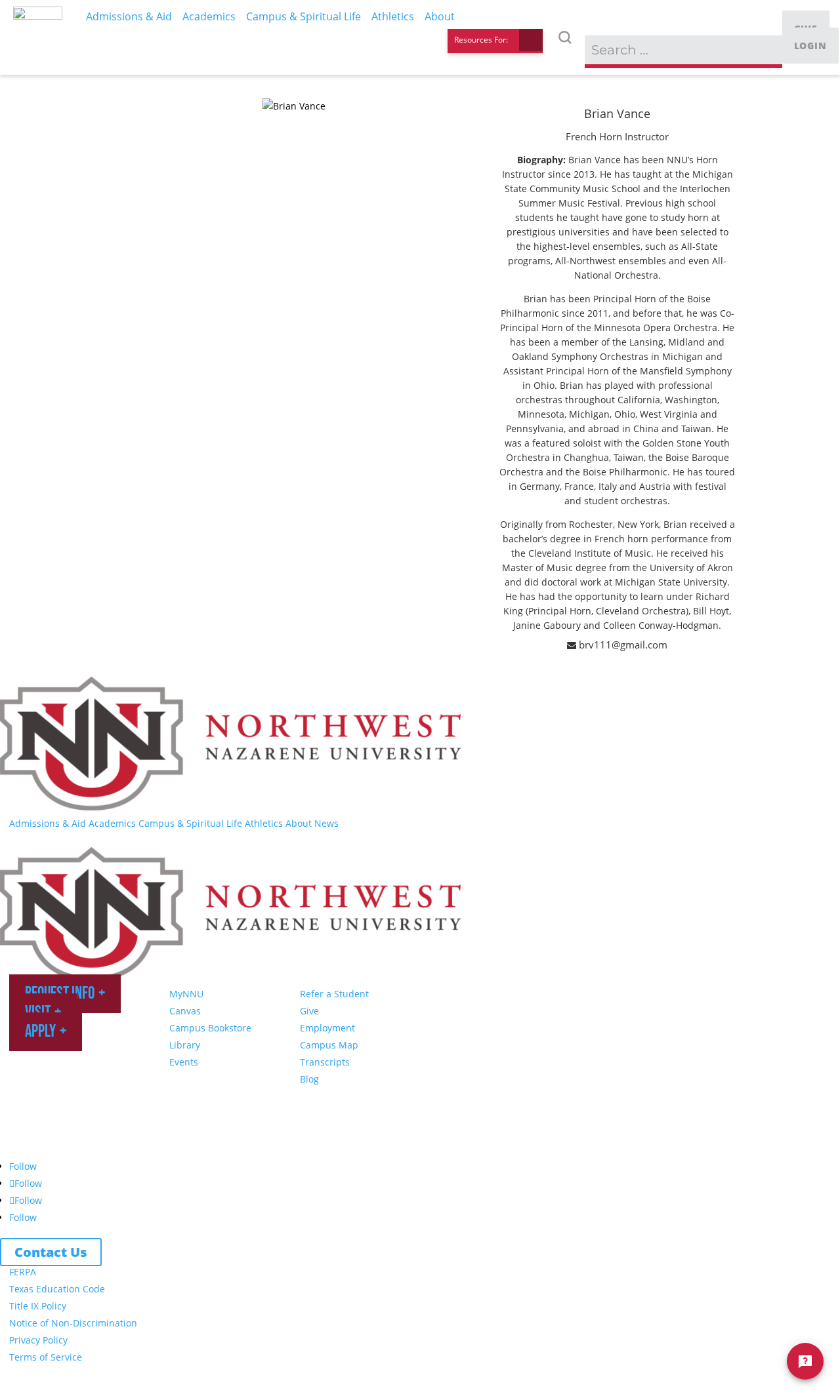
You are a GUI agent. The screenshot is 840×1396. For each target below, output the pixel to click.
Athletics (264, 823)
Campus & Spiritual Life (190, 823)
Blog (309, 1079)
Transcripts (325, 1062)
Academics (112, 823)
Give (309, 1011)
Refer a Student (334, 993)
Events (183, 1062)
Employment (327, 1028)
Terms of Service (45, 1357)
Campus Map (329, 1045)
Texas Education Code (57, 1289)
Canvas (185, 1011)
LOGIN (810, 45)
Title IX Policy (37, 1306)
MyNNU (186, 993)
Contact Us (50, 1252)
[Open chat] (805, 1361)
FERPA (22, 1272)
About (298, 823)
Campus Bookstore (210, 1028)
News (326, 823)
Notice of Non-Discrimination (73, 1323)
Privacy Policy (38, 1340)
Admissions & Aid (47, 823)
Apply (40, 1032)
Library (184, 1045)
